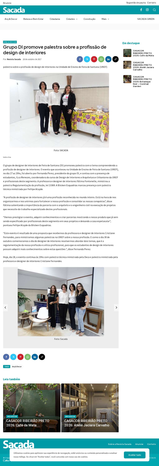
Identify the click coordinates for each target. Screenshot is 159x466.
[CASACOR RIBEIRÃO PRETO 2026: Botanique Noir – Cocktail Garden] (127, 79)
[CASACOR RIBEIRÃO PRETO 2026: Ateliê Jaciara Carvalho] (90, 407)
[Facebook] (141, 10)
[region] (79, 457)
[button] (154, 9)
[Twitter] (87, 59)
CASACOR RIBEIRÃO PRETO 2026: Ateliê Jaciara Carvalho (143, 66)
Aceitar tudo (134, 455)
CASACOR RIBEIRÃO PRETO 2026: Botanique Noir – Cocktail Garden (142, 81)
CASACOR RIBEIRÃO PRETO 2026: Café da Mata (143, 53)
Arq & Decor (10, 42)
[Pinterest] (94, 59)
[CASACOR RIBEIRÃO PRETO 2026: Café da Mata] (32, 407)
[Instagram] (147, 10)
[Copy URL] (115, 59)
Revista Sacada (14, 59)
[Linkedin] (108, 59)
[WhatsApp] (101, 59)
